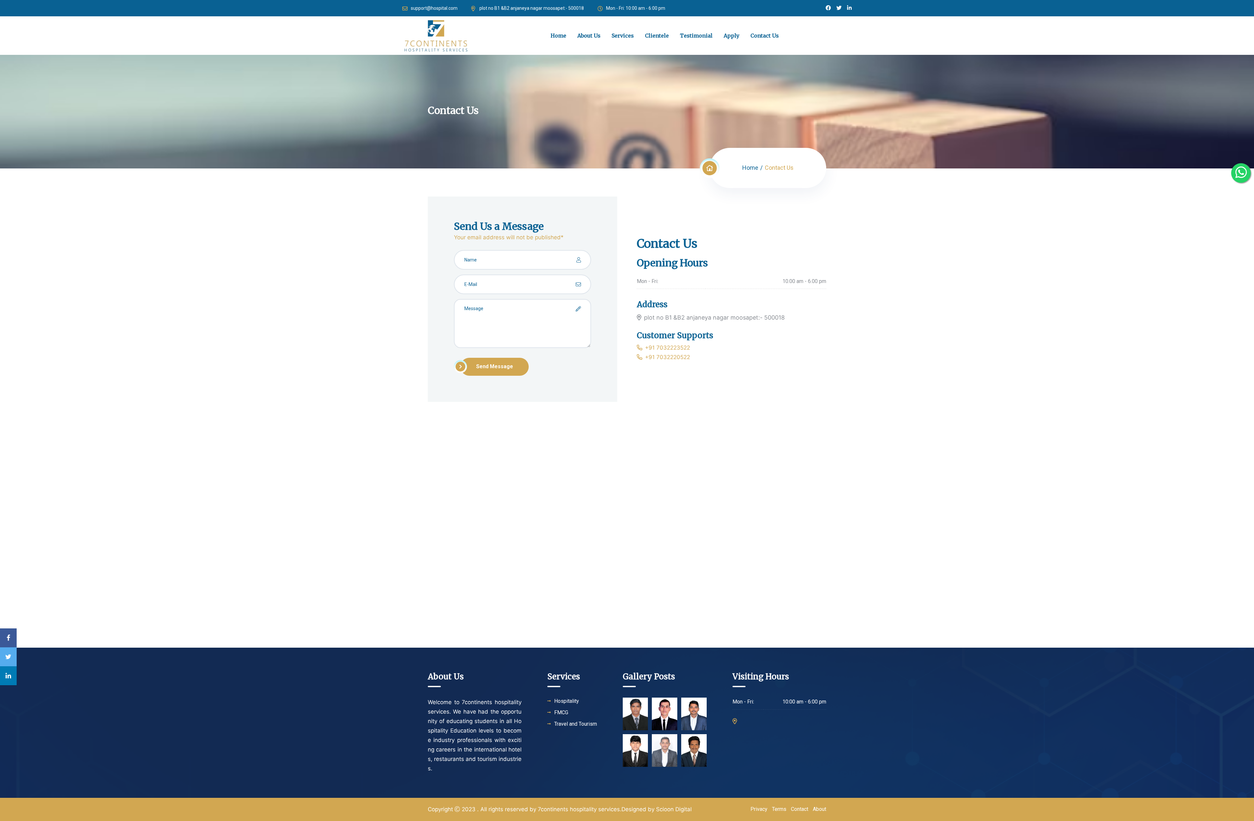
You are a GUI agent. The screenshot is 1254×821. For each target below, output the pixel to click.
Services (623, 35)
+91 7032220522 (667, 357)
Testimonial (696, 35)
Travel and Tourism (575, 724)
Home (558, 35)
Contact (799, 809)
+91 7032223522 (667, 347)
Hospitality (566, 701)
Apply (731, 35)
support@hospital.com (434, 8)
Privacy (758, 809)
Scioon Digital (674, 809)
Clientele (657, 35)
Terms (779, 809)
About (819, 809)
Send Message (494, 366)
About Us (589, 35)
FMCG (561, 712)
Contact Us (764, 35)
